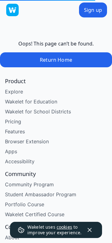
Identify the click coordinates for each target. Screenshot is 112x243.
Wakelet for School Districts (38, 134)
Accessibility (20, 184)
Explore (14, 114)
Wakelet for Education (31, 124)
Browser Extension (27, 164)
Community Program (29, 207)
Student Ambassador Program (40, 217)
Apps (11, 174)
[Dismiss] (90, 230)
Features (15, 154)
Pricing (13, 144)
